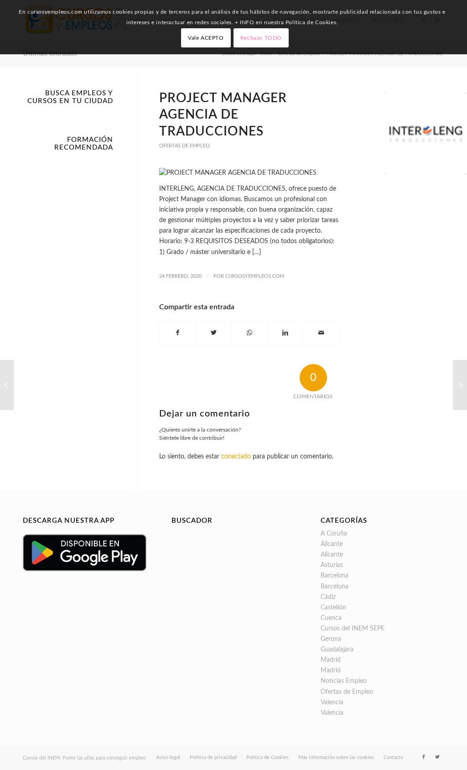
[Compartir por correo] (321, 333)
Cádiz (328, 597)
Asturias (332, 565)
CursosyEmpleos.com (254, 276)
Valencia (332, 702)
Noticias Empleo (344, 681)
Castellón (333, 607)
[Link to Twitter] (437, 757)
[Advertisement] (68, 292)
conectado (236, 456)
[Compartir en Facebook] (178, 333)
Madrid (331, 660)
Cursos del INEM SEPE (352, 628)
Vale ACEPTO (206, 38)
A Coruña (334, 534)
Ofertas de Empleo (184, 145)
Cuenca (331, 618)
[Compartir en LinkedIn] (285, 333)
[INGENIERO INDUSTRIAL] (460, 385)
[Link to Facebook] (424, 757)
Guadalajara (337, 649)
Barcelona (334, 575)
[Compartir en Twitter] (214, 333)
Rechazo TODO (261, 38)
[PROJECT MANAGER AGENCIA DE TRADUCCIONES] (426, 134)
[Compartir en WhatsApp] (249, 333)
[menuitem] (168, 757)
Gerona (331, 639)
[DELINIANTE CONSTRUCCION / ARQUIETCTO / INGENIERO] (7, 385)
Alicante (332, 544)
